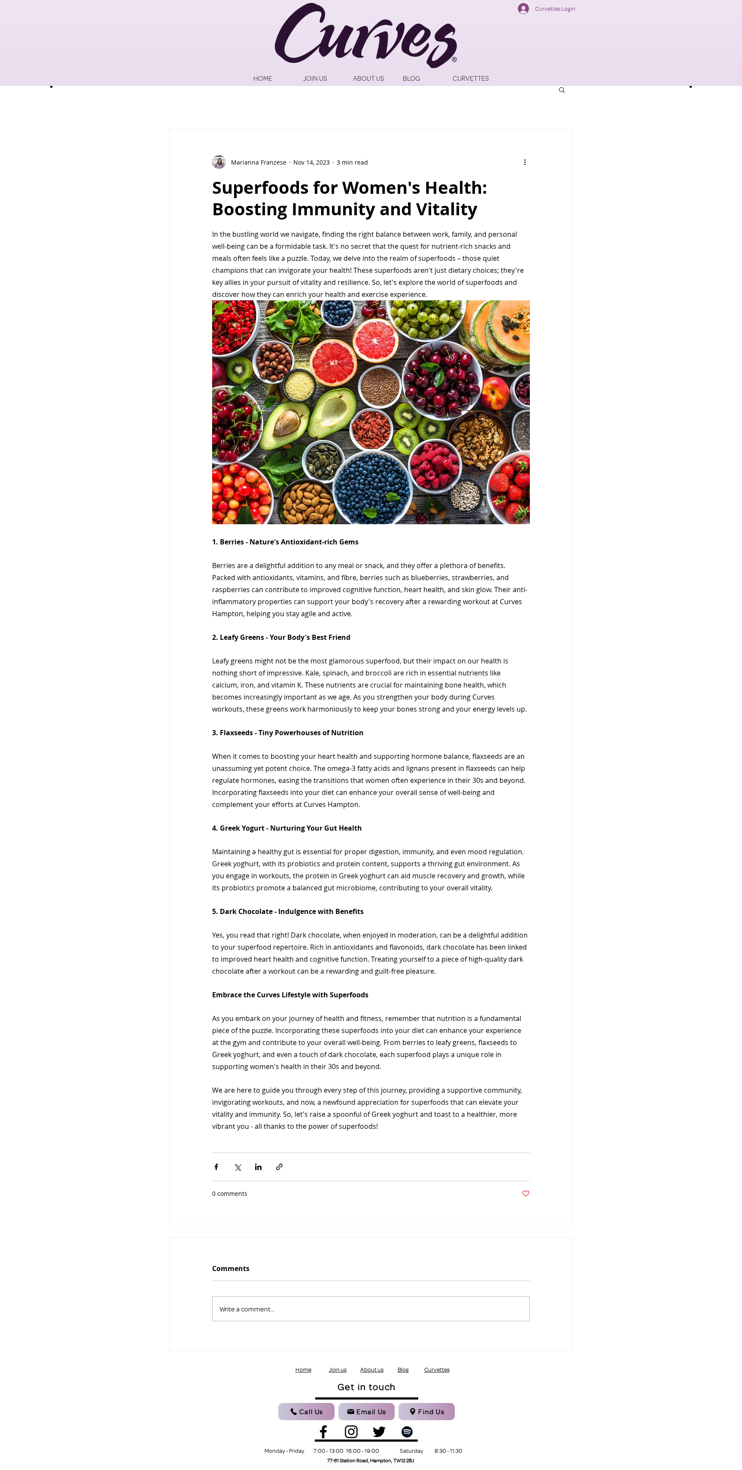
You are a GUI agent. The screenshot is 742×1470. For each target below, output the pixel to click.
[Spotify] (407, 1431)
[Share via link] (279, 1167)
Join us (338, 1369)
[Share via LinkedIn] (258, 1167)
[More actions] (525, 162)
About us (371, 1369)
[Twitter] (379, 1431)
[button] (562, 89)
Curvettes (437, 1369)
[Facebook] (323, 1431)
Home (303, 1369)
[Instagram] (351, 1431)
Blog (403, 1369)
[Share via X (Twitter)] (237, 1167)
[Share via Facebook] (216, 1167)
